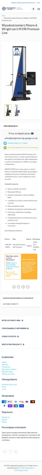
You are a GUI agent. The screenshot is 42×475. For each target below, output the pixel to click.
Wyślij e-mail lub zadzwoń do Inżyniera (23, 3)
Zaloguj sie (6, 417)
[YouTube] (15, 451)
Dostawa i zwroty (10, 304)
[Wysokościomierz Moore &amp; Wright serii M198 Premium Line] (21, 73)
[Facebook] (10, 451)
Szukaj (4, 362)
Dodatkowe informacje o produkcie (18, 298)
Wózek (4, 422)
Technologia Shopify (21, 470)
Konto (4, 387)
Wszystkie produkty (9, 369)
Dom (3, 16)
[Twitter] (4, 451)
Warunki (5, 364)
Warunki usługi (7, 372)
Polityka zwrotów (8, 374)
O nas (38, 3)
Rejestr (4, 420)
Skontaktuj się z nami (9, 384)
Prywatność (6, 367)
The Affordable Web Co (27, 468)
